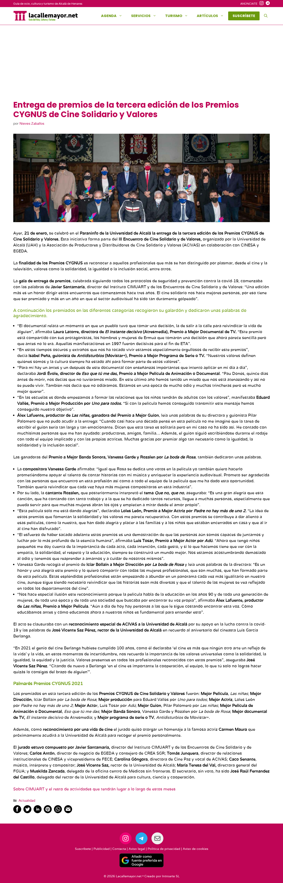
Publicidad (102, 849)
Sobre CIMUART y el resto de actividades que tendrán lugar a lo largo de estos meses (94, 788)
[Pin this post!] (48, 811)
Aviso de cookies (195, 849)
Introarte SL (171, 876)
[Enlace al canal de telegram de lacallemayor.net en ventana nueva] (267, 3)
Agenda (109, 15)
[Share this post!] (17, 811)
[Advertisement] (141, 67)
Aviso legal (137, 849)
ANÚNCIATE (248, 4)
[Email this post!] (68, 811)
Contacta (119, 849)
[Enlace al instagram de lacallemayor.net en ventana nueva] (260, 3)
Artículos (207, 15)
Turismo (173, 15)
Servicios (141, 15)
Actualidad (27, 800)
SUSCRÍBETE (244, 15)
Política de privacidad (164, 849)
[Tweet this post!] (27, 811)
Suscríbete (83, 849)
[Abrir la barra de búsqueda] (266, 16)
